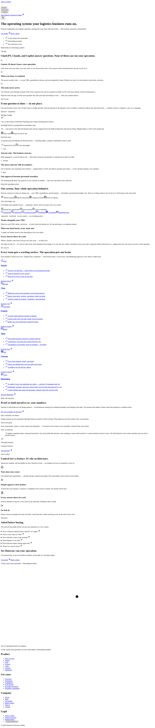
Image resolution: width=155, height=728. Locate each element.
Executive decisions (11, 686)
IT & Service (9, 685)
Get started (4, 33)
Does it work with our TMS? (12, 534)
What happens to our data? (11, 540)
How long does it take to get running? (15, 537)
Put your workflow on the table (11, 412)
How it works (9, 658)
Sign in (3, 15)
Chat (6, 662)
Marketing (8, 670)
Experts (7, 664)
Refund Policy (10, 719)
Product (4, 7)
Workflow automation (12, 688)
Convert (7, 668)
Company (4, 12)
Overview (8, 679)
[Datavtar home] (9, 5)
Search (7, 660)
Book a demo (10, 15)
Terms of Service (10, 718)
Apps (7, 666)
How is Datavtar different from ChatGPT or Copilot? (20, 531)
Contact (7, 707)
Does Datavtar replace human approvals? (16, 543)
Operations (8, 681)
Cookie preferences (12, 721)
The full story (5, 451)
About (7, 697)
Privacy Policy (10, 716)
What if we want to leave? (11, 546)
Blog (6, 699)
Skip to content (6, 2)
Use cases (5, 10)
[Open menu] (3, 18)
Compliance (9, 683)
